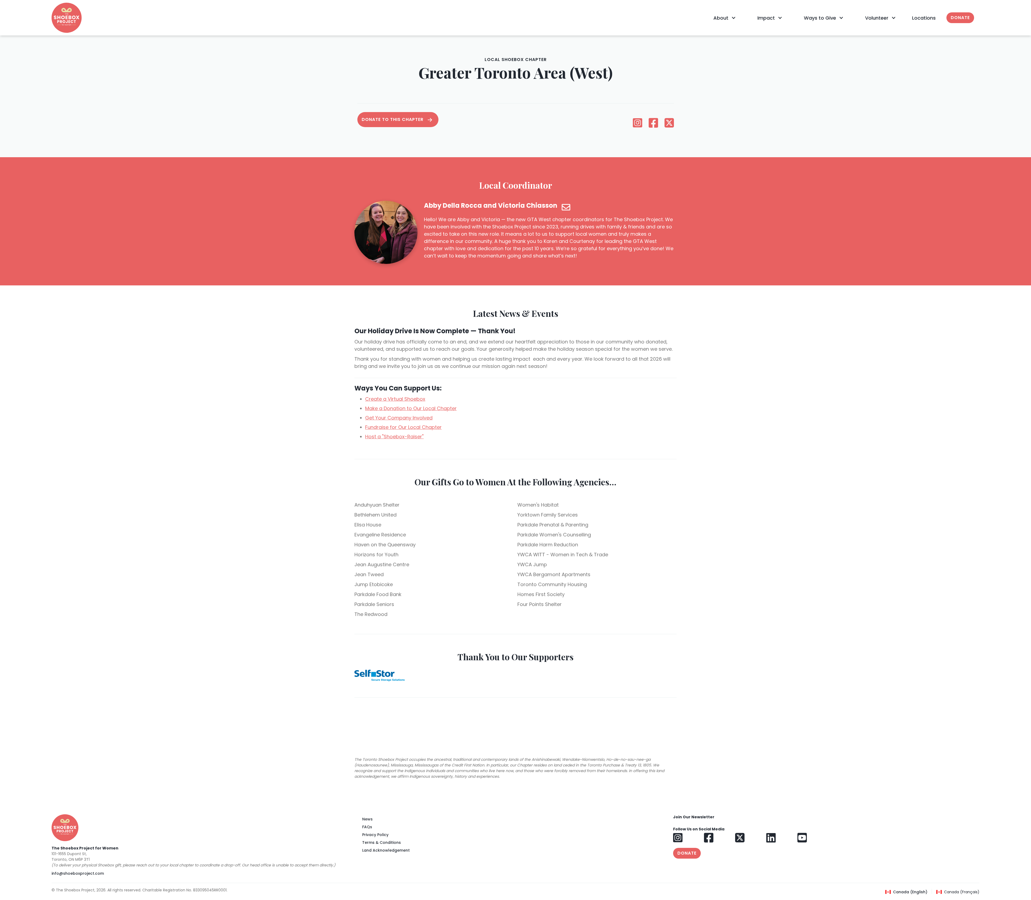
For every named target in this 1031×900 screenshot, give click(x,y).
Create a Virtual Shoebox (395, 399)
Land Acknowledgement (386, 850)
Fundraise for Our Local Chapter (403, 427)
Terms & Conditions (381, 842)
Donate (960, 18)
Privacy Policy (375, 834)
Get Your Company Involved (399, 417)
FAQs (367, 827)
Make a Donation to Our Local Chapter (411, 408)
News (367, 819)
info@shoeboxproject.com (78, 873)
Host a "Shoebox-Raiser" (394, 436)
